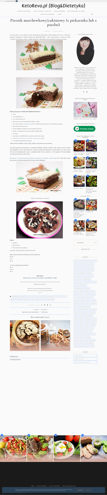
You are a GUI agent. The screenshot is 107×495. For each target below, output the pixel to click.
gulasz (85, 297)
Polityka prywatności (54, 486)
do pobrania (87, 291)
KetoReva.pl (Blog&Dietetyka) (53, 6)
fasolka (81, 294)
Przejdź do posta (25, 348)
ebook (76, 294)
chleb (80, 279)
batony (86, 263)
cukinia (32, 296)
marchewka (18, 299)
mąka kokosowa (26, 299)
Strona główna (78, 355)
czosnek (88, 288)
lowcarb (12, 299)
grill (76, 297)
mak (87, 312)
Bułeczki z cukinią (78, 188)
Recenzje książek (59, 11)
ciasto (82, 282)
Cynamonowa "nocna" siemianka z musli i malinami (91, 171)
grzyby (80, 297)
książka (94, 309)
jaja (57, 296)
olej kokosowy (88, 318)
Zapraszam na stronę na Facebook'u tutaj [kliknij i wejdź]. (40, 278)
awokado (83, 260)
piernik (33, 299)
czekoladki (83, 285)
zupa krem (77, 346)
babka (88, 260)
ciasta (27, 296)
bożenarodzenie (15, 296)
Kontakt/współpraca (42, 486)
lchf (65, 296)
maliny (76, 315)
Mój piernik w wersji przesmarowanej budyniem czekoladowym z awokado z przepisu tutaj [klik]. (35, 158)
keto (61, 296)
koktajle (76, 306)
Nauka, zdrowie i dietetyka (42, 11)
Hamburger (44, 312)
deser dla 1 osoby (78, 291)
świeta (38, 299)
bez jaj (91, 263)
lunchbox (82, 312)
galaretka (87, 294)
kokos (88, 303)
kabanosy (83, 300)
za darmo (93, 340)
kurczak (76, 312)
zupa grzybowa (89, 343)
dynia (93, 291)
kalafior (76, 303)
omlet (94, 318)
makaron (92, 312)
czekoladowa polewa (79, 288)
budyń (22, 296)
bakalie (81, 263)
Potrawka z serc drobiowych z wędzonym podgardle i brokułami (91, 190)
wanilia (43, 299)
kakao (94, 300)
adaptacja (77, 260)
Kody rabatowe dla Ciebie (76, 11)
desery (42, 296)
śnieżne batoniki (85, 346)
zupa (83, 343)
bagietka (94, 260)
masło (81, 315)
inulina (91, 297)
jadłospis (77, 300)
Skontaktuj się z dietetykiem (82, 362)
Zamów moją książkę (47, 14)
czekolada (77, 285)
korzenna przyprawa (85, 306)
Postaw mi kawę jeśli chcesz (69, 486)
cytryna (37, 296)
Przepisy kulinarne (24, 11)
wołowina (86, 340)
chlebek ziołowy (86, 279)
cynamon (88, 282)
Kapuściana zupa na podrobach (30, 312)
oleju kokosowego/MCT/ (30, 124)
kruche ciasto (87, 309)
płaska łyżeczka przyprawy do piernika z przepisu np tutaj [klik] (28, 138)
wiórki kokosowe (50, 299)
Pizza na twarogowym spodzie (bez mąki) (79, 153)
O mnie (59, 14)
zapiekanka (77, 343)
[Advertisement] (41, 404)
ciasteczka (77, 282)
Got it (88, 490)
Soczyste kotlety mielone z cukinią (78, 170)
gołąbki (93, 294)
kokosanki (94, 303)
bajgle (76, 263)
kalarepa (83, 303)
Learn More (80, 490)
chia (75, 279)
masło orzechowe (88, 315)
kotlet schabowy (78, 309)
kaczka (88, 300)
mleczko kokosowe (79, 318)
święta (92, 346)
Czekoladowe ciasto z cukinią (91, 153)
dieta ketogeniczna (50, 296)
